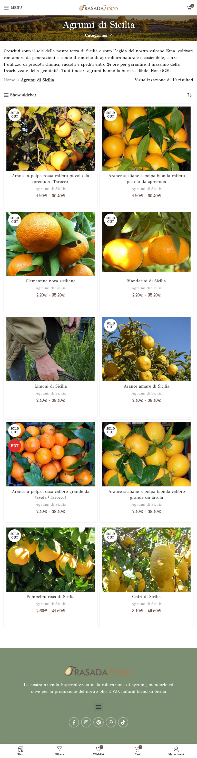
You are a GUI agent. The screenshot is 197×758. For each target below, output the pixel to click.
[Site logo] (98, 7)
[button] (98, 707)
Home (10, 80)
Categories (96, 35)
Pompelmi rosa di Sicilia (51, 596)
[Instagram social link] (86, 722)
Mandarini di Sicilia (146, 281)
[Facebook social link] (74, 722)
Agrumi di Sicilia (50, 188)
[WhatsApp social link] (111, 722)
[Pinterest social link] (98, 722)
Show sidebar (23, 95)
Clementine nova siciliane (50, 281)
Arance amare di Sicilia (147, 386)
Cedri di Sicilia (146, 596)
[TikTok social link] (123, 722)
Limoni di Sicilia (50, 386)
